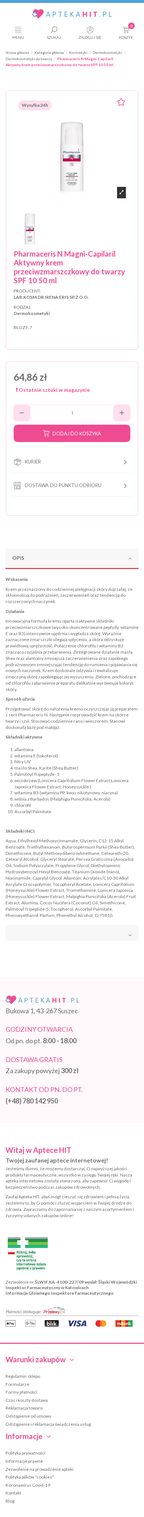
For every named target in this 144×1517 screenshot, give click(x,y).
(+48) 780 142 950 (32, 1101)
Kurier (33, 462)
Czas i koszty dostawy (27, 1400)
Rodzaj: (22, 307)
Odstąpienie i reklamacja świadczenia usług (48, 1424)
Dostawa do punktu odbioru (63, 485)
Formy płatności (21, 1392)
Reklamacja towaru (24, 1408)
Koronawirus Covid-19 (28, 1485)
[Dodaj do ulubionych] (121, 102)
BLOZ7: (21, 327)
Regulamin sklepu (23, 1376)
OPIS (18, 558)
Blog (10, 1501)
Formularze (17, 1384)
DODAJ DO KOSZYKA (76, 433)
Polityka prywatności (25, 1453)
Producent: (27, 291)
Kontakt (13, 1493)
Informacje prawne (24, 1461)
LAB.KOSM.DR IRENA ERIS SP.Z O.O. (51, 297)
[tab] (72, 559)
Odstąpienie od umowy (28, 1416)
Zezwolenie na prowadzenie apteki (39, 1469)
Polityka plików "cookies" (30, 1477)
